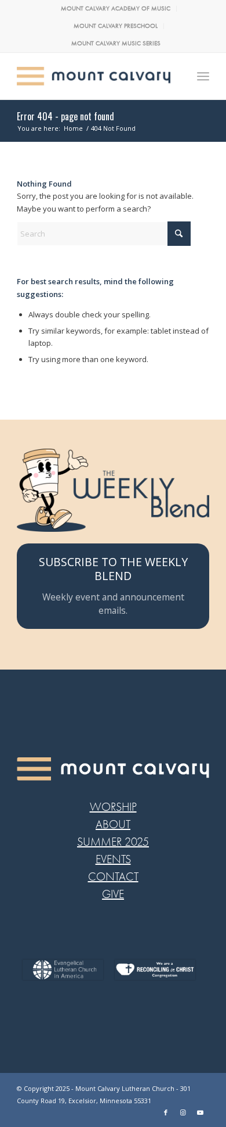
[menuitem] (116, 9)
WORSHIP (113, 807)
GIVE (113, 894)
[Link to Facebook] (165, 1112)
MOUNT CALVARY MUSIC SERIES (116, 43)
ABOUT (113, 824)
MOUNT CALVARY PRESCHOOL (116, 26)
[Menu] (203, 76)
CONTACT (113, 876)
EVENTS (113, 859)
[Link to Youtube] (200, 1112)
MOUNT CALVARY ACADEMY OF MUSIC (115, 8)
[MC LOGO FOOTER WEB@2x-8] (113, 769)
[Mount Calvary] (93, 76)
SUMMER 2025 (113, 842)
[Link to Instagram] (183, 1112)
